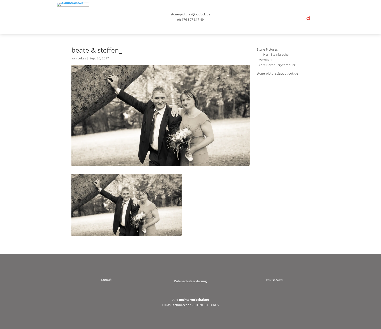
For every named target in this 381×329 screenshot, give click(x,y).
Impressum (274, 280)
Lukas (82, 58)
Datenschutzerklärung (190, 281)
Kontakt (106, 280)
